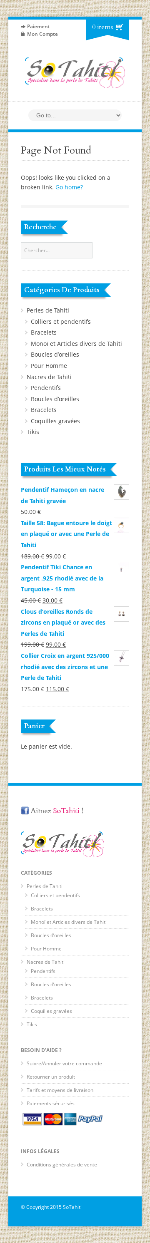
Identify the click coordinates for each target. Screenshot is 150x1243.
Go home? (69, 187)
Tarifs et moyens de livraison (60, 1090)
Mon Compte (42, 33)
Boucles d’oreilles (55, 354)
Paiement (38, 26)
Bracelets (44, 332)
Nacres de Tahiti (49, 377)
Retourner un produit (51, 1076)
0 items (102, 27)
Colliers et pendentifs (61, 321)
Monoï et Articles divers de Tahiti (76, 343)
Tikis (33, 432)
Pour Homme (49, 366)
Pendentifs (46, 388)
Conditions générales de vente (62, 1164)
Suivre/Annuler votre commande (64, 1063)
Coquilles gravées (55, 421)
